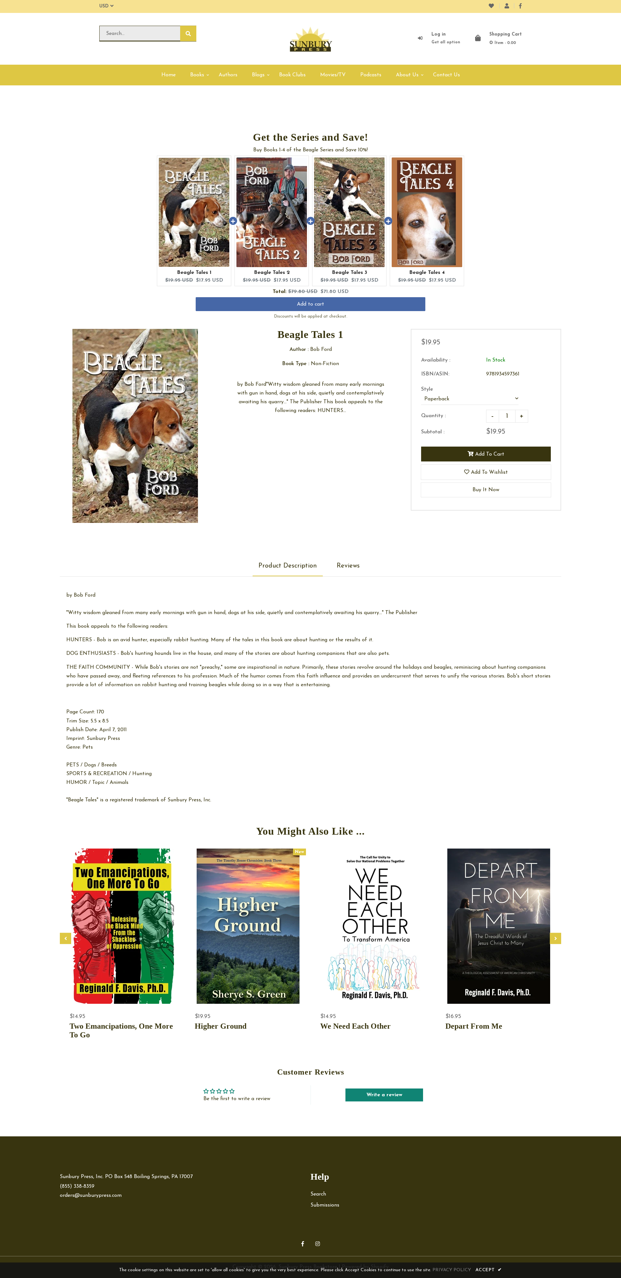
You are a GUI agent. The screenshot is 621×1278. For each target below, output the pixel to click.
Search (318, 1194)
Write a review (384, 1095)
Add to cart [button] (310, 304)
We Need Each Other (355, 1026)
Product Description (287, 566)
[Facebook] (520, 6)
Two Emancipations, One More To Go (121, 1030)
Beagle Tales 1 (194, 272)
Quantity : (433, 415)
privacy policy (451, 1270)
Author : (299, 349)
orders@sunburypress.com (91, 1195)
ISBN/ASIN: (435, 374)
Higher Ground (220, 1026)
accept (488, 1270)
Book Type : (295, 363)
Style (427, 389)
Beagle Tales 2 (272, 272)
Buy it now (486, 490)
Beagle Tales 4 (427, 272)
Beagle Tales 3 (349, 272)
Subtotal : (432, 432)
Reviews (348, 566)
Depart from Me (473, 1026)
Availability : (435, 360)
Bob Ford (84, 595)
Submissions (324, 1205)
